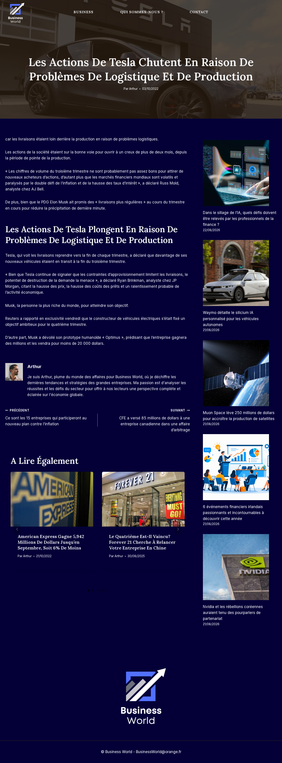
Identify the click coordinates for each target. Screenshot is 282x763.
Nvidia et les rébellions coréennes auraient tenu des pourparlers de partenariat (233, 613)
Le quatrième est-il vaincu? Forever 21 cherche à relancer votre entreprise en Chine (142, 542)
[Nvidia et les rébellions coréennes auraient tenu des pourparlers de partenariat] (240, 567)
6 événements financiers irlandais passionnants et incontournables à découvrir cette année (233, 513)
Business (83, 12)
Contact (199, 12)
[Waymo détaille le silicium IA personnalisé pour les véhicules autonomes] (240, 273)
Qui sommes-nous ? (141, 12)
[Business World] (15, 13)
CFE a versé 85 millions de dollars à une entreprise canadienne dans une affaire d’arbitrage (154, 420)
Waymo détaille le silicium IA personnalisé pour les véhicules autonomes (231, 318)
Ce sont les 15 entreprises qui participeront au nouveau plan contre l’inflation (46, 417)
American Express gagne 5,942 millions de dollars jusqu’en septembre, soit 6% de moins (51, 542)
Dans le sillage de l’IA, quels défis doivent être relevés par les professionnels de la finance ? (239, 218)
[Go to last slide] (17, 529)
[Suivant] (178, 529)
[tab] (89, 590)
